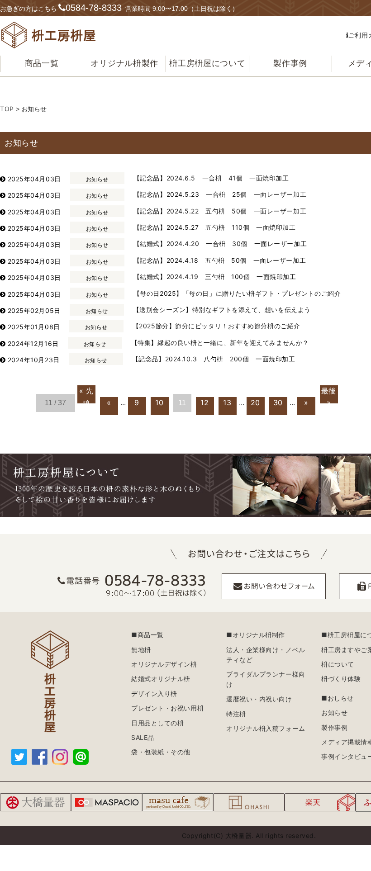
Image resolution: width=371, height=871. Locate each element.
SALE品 (142, 737)
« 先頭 (86, 394)
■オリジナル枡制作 (255, 635)
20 (255, 402)
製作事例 (334, 727)
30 (278, 402)
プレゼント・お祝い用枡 (167, 708)
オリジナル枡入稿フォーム (265, 728)
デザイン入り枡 (154, 693)
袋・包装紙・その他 (160, 752)
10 (159, 402)
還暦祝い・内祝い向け (259, 699)
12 (204, 402)
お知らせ (334, 712)
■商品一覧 (147, 635)
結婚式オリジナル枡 (160, 678)
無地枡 (141, 649)
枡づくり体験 (341, 678)
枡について (337, 664)
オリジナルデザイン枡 (164, 664)
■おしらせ (337, 698)
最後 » (328, 394)
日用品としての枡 (157, 723)
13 (227, 402)
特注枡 (236, 714)
